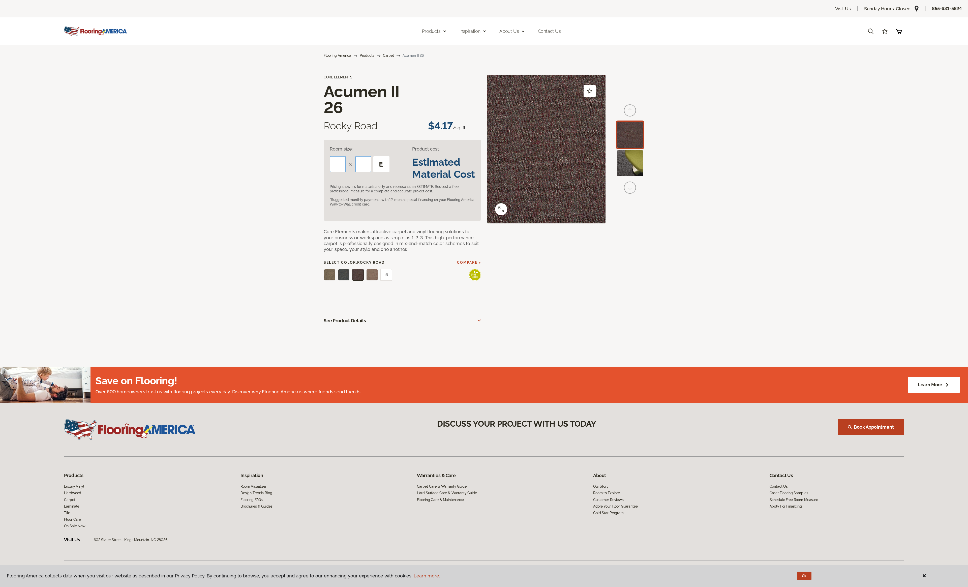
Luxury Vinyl (74, 486)
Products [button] (431, 31)
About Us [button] (509, 31)
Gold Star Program (608, 513)
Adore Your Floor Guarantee (615, 506)
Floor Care (72, 519)
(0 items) (899, 31)
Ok (804, 576)
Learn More (930, 384)
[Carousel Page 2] (630, 163)
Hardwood (72, 493)
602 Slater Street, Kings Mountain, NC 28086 (130, 540)
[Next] (630, 188)
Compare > (469, 262)
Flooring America (337, 55)
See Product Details (345, 320)
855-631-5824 (947, 8)
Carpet (388, 55)
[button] (871, 31)
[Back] (630, 110)
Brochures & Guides (256, 506)
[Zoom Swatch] (501, 209)
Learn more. (427, 575)
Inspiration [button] (470, 31)
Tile (67, 513)
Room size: (341, 149)
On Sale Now (74, 526)
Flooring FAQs (251, 500)
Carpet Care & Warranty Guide (442, 486)
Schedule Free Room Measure (794, 500)
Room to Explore (606, 493)
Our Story (601, 486)
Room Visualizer (253, 486)
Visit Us (843, 8)
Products (367, 55)
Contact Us (549, 31)
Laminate (71, 506)
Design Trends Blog (256, 493)
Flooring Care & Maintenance (440, 500)
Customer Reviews (608, 500)
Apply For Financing (786, 506)
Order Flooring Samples (789, 493)
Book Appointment (874, 427)
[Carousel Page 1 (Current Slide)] (630, 135)
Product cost (425, 149)
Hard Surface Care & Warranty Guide (447, 493)
